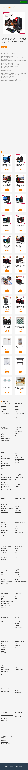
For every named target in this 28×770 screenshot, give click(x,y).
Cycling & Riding (5, 665)
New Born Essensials (19, 457)
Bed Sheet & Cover (5, 504)
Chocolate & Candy (19, 477)
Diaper (16, 455)
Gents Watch (4, 557)
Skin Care (3, 454)
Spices (16, 479)
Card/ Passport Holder (19, 576)
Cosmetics (3, 406)
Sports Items (4, 593)
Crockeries (3, 481)
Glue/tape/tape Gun (5, 577)
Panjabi (3, 649)
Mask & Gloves (4, 671)
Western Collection (5, 413)
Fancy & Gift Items (20, 522)
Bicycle (2, 674)
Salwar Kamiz (4, 643)
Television (17, 504)
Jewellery (3, 409)
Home (4, 6)
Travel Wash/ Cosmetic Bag (21, 581)
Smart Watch (4, 548)
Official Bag (17, 579)
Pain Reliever (4, 461)
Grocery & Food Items (20, 475)
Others (2, 468)
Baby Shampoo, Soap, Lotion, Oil (19, 460)
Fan (15, 435)
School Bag (17, 577)
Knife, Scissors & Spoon (6, 482)
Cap (2, 598)
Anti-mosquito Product (19, 438)
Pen (2, 572)
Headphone (3, 434)
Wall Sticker (3, 501)
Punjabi (16, 417)
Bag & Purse (18, 570)
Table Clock (3, 554)
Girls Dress (17, 462)
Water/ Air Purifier (18, 627)
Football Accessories (5, 603)
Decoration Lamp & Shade (7, 508)
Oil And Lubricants (5, 673)
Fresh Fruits (17, 484)
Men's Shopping (19, 403)
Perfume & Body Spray (19, 689)
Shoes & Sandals (5, 652)
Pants (16, 415)
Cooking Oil (17, 486)
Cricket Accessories (5, 605)
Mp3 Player (3, 532)
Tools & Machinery (18, 429)
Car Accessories (18, 716)
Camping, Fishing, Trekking (7, 601)
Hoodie (16, 548)
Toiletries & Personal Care (7, 737)
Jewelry (16, 647)
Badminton (3, 599)
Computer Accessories (4, 428)
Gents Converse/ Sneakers (7, 715)
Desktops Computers (7, 7)
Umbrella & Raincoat (19, 440)
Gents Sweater (18, 556)
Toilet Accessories (18, 437)
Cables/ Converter (5, 440)
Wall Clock (3, 552)
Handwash (3, 740)
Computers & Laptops (12, 6)
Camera (3, 534)
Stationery (4, 570)
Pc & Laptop (17, 625)
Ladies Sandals (4, 718)
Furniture (3, 502)
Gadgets (3, 522)
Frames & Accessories (6, 695)
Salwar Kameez (4, 407)
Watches (16, 407)
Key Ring (16, 526)
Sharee (3, 411)
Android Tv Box (18, 512)
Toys (16, 453)
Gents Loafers (4, 720)
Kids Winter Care (18, 554)
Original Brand (4, 550)
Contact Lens (4, 693)
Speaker (16, 508)
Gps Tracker (4, 535)
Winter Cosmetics (18, 557)
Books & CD (4, 617)
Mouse (2, 436)
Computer (17, 506)
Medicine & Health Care (6, 451)
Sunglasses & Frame (7, 688)
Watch (2, 415)
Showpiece (3, 510)
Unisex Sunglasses (5, 691)
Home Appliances (18, 431)
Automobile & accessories (18, 713)
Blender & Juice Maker (6, 479)
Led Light (3, 506)
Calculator (3, 576)
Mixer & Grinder (4, 484)
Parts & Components (19, 501)
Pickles (16, 481)
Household (18, 427)
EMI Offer (17, 617)
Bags (2, 417)
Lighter (16, 528)
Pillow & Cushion (4, 512)
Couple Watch (4, 556)
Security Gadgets (5, 524)
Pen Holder (3, 579)
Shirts (16, 411)
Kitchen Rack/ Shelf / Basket (5, 487)
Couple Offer (17, 645)
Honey (16, 482)
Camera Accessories (5, 526)
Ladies (16, 596)
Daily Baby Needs (19, 451)
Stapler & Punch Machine (6, 581)
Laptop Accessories (5, 433)
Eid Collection (5, 641)
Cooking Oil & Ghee (19, 669)
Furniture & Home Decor (20, 620)
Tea (15, 488)
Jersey (2, 596)
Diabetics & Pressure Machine (5, 466)
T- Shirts (16, 406)
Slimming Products (5, 456)
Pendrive (3, 442)
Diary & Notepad (4, 583)
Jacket (16, 550)
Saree (2, 651)
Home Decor (4, 498)
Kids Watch (3, 559)
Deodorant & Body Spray (6, 743)
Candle (16, 535)
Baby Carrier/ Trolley (19, 465)
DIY (15, 7)
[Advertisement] (14, 108)
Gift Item (16, 643)
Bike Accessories (5, 669)
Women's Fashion (6, 403)
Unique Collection (18, 502)
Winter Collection (19, 546)
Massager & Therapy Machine (5, 459)
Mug (16, 530)
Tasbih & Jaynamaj (19, 532)
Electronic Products (20, 498)
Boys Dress (17, 464)
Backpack (17, 572)
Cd (2, 621)
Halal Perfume (18, 692)
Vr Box (2, 528)
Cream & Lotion (4, 742)
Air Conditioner (18, 510)
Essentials (17, 433)
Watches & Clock (6, 546)
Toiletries (17, 409)
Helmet (3, 667)
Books (2, 620)
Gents (16, 598)
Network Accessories (5, 438)
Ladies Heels (4, 716)
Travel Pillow (17, 534)
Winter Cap (17, 552)
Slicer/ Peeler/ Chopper (6, 477)
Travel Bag (17, 574)
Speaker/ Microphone (6, 431)
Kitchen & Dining (5, 475)
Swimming (3, 607)
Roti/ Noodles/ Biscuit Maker (6, 490)
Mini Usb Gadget (4, 530)
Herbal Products (4, 463)
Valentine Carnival (19, 641)
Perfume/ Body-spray (19, 413)
